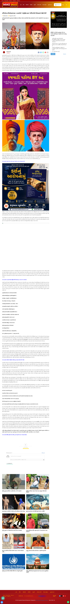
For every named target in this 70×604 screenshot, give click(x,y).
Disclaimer (14, 0)
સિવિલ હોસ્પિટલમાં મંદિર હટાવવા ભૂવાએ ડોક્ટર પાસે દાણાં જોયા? (17, 434)
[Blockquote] (19, 459)
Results (64, 54)
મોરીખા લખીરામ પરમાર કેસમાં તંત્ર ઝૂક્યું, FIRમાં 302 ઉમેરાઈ (36, 491)
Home (3, 0)
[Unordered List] (18, 459)
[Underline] (14, 459)
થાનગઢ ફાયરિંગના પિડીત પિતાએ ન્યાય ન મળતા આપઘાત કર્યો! (13, 551)
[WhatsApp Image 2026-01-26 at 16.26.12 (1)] (59, 27)
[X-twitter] (61, 596)
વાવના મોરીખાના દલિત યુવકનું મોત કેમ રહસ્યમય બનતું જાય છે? (36, 531)
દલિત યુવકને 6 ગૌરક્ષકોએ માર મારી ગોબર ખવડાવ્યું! (12, 530)
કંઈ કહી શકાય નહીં (55, 51)
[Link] (22, 459)
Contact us (18, 0)
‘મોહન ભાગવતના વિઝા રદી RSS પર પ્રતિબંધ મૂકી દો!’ (36, 550)
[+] (25, 459)
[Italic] (12, 459)
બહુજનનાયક (50, 4)
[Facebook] (60, 596)
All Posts (8, 53)
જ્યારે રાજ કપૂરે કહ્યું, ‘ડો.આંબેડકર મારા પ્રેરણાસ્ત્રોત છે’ (16, 161)
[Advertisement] (35, 582)
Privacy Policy (6, 0)
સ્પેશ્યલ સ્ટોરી (39, 4)
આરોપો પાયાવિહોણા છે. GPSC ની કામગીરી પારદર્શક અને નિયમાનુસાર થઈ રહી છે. (59, 48)
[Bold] (11, 459)
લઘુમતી (35, 4)
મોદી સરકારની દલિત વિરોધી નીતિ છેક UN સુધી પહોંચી (12, 570)
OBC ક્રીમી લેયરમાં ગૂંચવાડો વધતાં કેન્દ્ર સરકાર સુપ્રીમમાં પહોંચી (37, 571)
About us (10, 0)
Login (44, 452)
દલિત (23, 4)
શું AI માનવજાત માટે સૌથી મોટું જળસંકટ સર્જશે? (35, 511)
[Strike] (15, 459)
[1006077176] (25, 210)
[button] (66, 5)
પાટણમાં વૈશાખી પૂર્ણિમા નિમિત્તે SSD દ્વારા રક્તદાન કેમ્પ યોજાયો (17, 279)
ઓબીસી (31, 4)
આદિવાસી (27, 4)
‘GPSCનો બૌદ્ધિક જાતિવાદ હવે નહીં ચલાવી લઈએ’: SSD (15, 359)
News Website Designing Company (42, 600)
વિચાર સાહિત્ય (44, 4)
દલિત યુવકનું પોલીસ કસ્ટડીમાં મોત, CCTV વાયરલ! (11, 490)
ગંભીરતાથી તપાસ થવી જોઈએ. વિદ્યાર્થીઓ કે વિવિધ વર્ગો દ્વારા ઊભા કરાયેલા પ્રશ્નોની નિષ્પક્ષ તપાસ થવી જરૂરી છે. (58, 40)
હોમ (20, 4)
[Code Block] (21, 459)
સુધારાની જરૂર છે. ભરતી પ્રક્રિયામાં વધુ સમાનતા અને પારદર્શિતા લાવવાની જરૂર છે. (59, 44)
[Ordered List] (17, 459)
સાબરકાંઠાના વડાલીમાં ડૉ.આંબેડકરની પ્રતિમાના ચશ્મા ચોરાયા (13, 511)
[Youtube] (63, 596)
